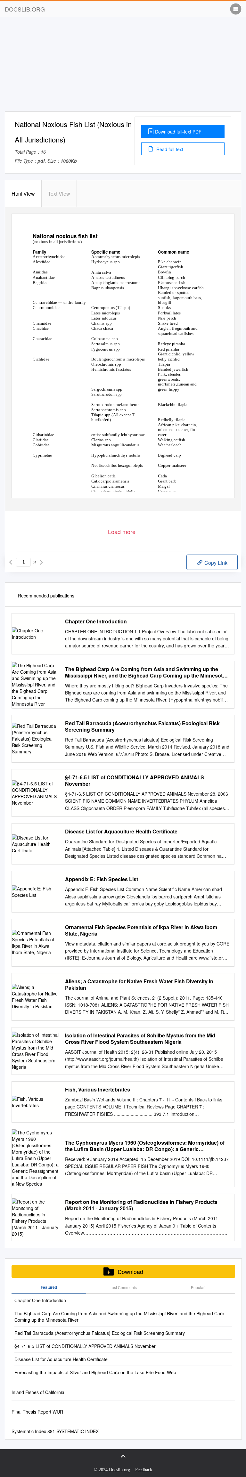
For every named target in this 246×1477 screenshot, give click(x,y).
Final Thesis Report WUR (37, 1411)
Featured (49, 1287)
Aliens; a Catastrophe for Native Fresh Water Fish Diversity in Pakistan (139, 984)
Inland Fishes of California (38, 1392)
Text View (59, 193)
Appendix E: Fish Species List (101, 879)
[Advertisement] (123, 66)
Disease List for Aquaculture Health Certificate (121, 831)
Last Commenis (123, 1287)
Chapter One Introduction (96, 621)
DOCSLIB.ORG (25, 9)
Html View (23, 193)
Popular (198, 1287)
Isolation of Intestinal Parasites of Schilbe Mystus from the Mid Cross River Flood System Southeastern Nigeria (140, 1038)
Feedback (143, 1469)
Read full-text (169, 149)
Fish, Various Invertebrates (97, 1089)
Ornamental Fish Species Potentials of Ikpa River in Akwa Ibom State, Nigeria (141, 930)
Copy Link (215, 562)
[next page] (41, 562)
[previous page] (10, 562)
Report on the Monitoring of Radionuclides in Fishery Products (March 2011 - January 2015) (141, 1205)
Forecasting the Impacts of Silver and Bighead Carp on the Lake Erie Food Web (95, 1372)
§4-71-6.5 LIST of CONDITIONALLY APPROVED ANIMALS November (134, 780)
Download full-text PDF (178, 131)
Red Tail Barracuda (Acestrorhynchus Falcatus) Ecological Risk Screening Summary (142, 726)
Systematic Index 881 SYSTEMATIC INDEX (55, 1431)
